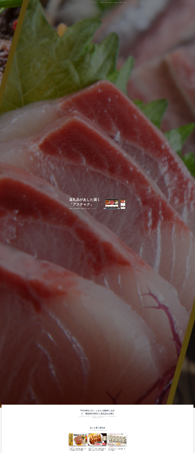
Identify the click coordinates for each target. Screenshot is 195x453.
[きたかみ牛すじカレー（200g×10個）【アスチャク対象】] (117, 439)
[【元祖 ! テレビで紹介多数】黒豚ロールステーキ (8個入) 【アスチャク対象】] (78, 439)
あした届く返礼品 (115, 2)
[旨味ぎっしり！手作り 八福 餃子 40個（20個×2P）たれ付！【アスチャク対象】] (97, 439)
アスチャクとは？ (95, 2)
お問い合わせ (121, 2)
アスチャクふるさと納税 (108, 2)
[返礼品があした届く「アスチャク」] (72, 2)
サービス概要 (101, 2)
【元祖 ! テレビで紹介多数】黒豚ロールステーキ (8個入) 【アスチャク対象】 (77, 449)
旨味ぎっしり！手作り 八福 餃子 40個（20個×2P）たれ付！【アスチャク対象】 (97, 449)
